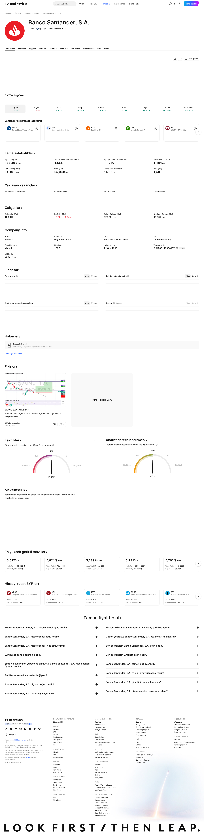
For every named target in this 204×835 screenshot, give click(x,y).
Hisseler (56, 729)
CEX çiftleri (57, 740)
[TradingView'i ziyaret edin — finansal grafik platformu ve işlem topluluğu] (14, 95)
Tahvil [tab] (106, 48)
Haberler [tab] (42, 48)
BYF (54, 732)
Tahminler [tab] (75, 48)
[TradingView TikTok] (34, 728)
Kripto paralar (58, 737)
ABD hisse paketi (101, 757)
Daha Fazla (134, 4)
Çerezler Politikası (101, 805)
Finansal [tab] (22, 48)
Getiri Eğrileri (58, 782)
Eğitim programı (180, 747)
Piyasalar (106, 4)
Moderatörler (141, 735)
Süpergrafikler (58, 722)
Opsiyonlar (57, 785)
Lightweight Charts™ (182, 727)
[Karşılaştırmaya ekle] (37, 129)
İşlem (138, 742)
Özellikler (98, 722)
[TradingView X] (6, 728)
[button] (88, 3)
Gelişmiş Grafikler (180, 730)
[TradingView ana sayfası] (16, 3)
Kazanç (56, 767)
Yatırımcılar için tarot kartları (105, 788)
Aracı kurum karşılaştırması (105, 742)
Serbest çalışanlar (143, 760)
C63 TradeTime (100, 790)
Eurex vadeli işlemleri (103, 755)
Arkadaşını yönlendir (144, 727)
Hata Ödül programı (102, 813)
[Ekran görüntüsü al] (175, 59)
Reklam (177, 740)
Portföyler (57, 780)
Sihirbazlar (140, 757)
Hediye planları (100, 730)
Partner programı (180, 745)
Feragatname (100, 800)
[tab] (87, 276)
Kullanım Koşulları (101, 797)
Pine (54, 745)
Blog (96, 770)
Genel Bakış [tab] (10, 48)
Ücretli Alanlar (141, 762)
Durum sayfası (100, 816)
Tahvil (55, 734)
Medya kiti (99, 778)
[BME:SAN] (7, 405)
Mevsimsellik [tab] (89, 48)
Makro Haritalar (59, 788)
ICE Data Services (20, 740)
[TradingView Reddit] (39, 728)
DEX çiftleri (57, 742)
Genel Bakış (99, 737)
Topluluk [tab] (53, 48)
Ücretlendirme (100, 725)
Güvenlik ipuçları (101, 810)
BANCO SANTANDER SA (17, 409)
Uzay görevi (99, 767)
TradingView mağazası (103, 785)
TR (173, 4)
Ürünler (82, 4)
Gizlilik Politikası (101, 803)
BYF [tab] (99, 48)
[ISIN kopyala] (177, 248)
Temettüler (57, 770)
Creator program (142, 730)
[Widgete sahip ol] (180, 59)
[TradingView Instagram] (20, 728)
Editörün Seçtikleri (143, 747)
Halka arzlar (57, 772)
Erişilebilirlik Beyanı (102, 808)
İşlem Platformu (180, 732)
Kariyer (97, 775)
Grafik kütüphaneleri (182, 725)
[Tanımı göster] (18, 159)
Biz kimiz (98, 765)
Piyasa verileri (100, 727)
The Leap (98, 745)
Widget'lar (178, 722)
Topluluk (94, 4)
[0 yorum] (54, 424)
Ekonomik (57, 765)
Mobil (55, 797)
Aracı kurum (119, 4)
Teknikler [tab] (64, 48)
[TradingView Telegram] (30, 728)
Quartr (28, 757)
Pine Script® (58, 790)
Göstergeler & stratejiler (145, 755)
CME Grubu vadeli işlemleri (105, 752)
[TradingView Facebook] (11, 728)
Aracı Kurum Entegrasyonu (184, 742)
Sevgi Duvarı (141, 725)
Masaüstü (57, 800)
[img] (63, 29)
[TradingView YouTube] (15, 728)
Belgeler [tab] (32, 48)
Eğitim (138, 745)
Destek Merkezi (101, 772)
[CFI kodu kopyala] (15, 257)
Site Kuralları (141, 732)
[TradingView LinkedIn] (25, 728)
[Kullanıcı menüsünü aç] (180, 3)
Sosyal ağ (140, 722)
